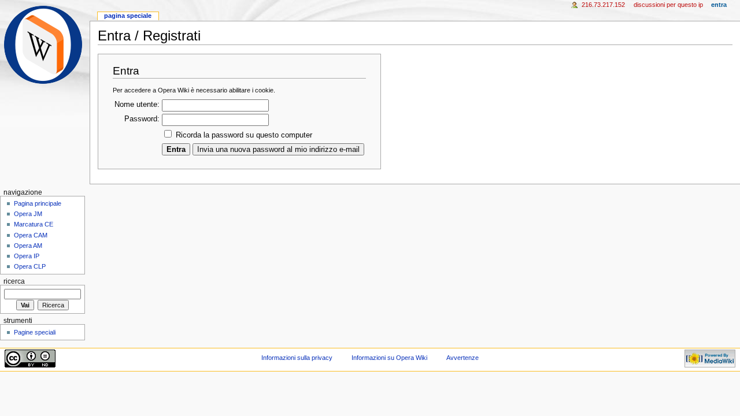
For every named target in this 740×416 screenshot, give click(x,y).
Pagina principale (37, 203)
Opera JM (28, 213)
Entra (719, 4)
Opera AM (28, 245)
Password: (142, 119)
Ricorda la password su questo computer (244, 135)
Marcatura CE (33, 224)
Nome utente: (137, 105)
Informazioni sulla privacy (296, 357)
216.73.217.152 (603, 4)
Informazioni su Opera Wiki (389, 357)
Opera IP (26, 255)
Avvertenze (462, 357)
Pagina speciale (127, 15)
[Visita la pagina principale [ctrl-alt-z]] (45, 45)
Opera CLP (30, 266)
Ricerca (14, 281)
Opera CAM (30, 235)
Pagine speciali (35, 332)
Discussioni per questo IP (668, 4)
